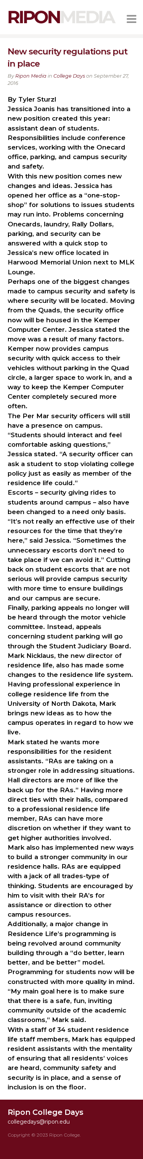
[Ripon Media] (62, 24)
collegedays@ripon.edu (39, 1121)
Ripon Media (31, 76)
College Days (69, 76)
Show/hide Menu (131, 19)
